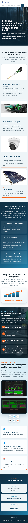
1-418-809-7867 (14, 509)
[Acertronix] (7, 1)
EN (25, 5)
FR (22, 5)
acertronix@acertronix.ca (14, 498)
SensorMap (13, 5)
